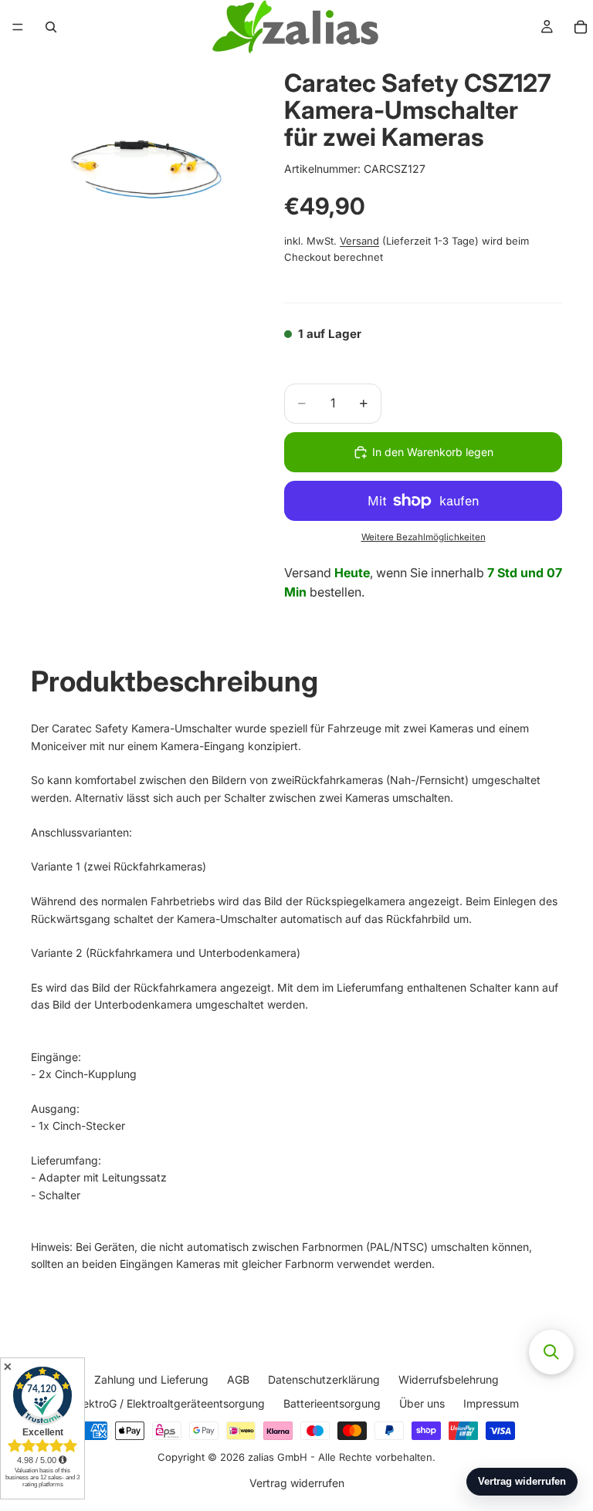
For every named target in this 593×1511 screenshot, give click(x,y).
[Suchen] (51, 27)
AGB (238, 1379)
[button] (551, 1352)
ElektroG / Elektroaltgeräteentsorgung (169, 1403)
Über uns (422, 1403)
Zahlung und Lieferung (151, 1379)
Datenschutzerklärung (324, 1379)
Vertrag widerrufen (296, 1482)
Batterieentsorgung (332, 1403)
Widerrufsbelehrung (448, 1379)
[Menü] (18, 27)
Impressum (491, 1403)
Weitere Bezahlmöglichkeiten (423, 537)
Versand (359, 241)
